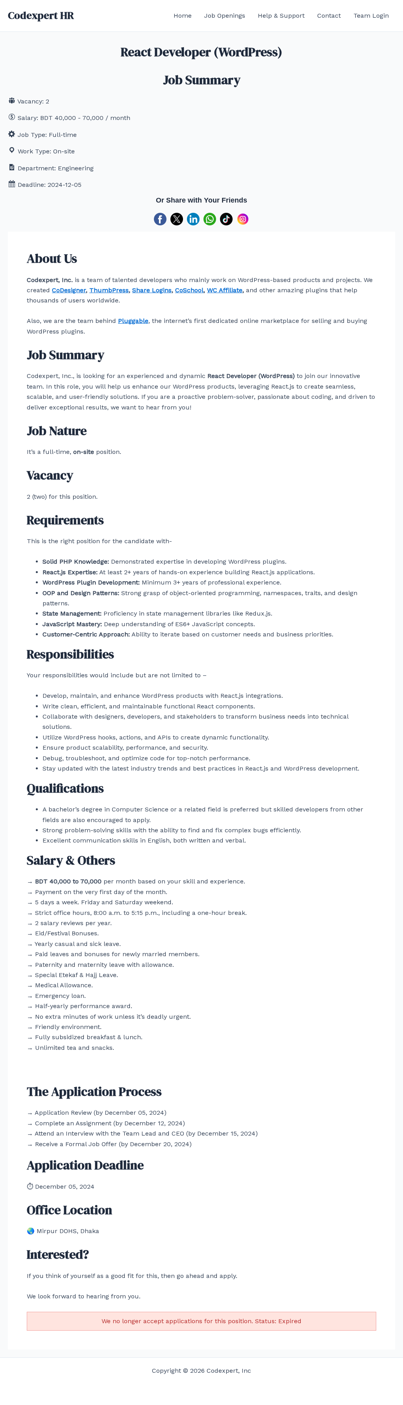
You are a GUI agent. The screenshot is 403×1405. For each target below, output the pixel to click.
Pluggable (133, 321)
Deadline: (32, 184)
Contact (329, 15)
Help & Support (281, 15)
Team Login (371, 15)
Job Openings (224, 15)
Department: (37, 168)
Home (183, 15)
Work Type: (34, 151)
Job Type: (32, 134)
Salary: (28, 118)
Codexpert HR (41, 15)
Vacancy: (31, 101)
